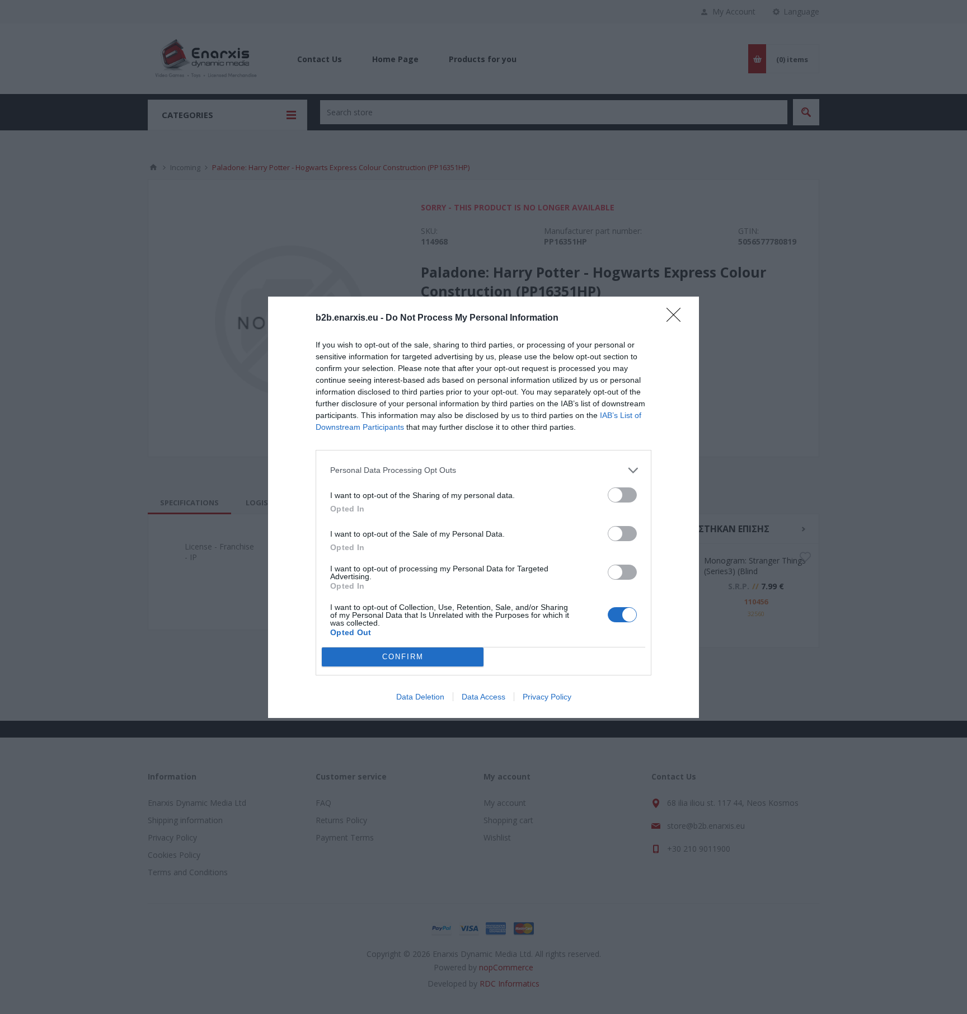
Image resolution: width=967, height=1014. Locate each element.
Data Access (483, 696)
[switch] (622, 495)
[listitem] (483, 470)
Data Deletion (420, 696)
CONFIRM (403, 656)
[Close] (677, 318)
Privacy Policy (547, 696)
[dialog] (483, 507)
